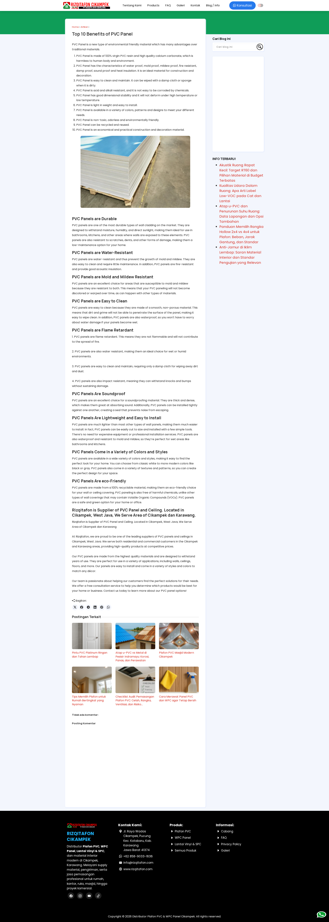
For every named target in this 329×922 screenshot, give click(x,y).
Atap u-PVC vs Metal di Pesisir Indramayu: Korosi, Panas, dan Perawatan (132, 656)
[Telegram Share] (88, 607)
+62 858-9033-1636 (138, 856)
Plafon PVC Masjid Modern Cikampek (176, 654)
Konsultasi (244, 5)
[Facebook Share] (82, 607)
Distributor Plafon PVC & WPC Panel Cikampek (163, 916)
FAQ (168, 5)
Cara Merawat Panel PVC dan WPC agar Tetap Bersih (177, 698)
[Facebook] (71, 896)
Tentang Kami (132, 5)
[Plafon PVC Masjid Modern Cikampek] (179, 636)
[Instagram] (80, 896)
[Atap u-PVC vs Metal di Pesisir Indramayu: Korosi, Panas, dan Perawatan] (135, 636)
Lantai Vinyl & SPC (188, 844)
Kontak (195, 5)
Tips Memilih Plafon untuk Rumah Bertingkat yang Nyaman (89, 700)
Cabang (227, 831)
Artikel (84, 27)
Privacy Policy (231, 844)
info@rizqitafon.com (138, 863)
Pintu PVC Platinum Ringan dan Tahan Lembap (89, 654)
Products (153, 5)
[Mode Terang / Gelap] (260, 5)
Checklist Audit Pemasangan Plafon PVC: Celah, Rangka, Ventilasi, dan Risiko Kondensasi (134, 700)
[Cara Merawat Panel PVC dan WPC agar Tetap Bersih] (179, 680)
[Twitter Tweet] (75, 607)
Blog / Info (213, 5)
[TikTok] (98, 896)
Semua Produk (185, 850)
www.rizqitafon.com (138, 869)
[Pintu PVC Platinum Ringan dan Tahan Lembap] (92, 636)
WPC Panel (183, 838)
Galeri (181, 5)
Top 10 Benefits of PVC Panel (102, 34)
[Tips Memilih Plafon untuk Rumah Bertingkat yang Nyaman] (92, 680)
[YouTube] (89, 896)
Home (75, 27)
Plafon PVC (183, 831)
